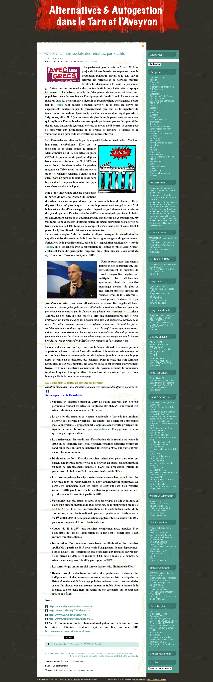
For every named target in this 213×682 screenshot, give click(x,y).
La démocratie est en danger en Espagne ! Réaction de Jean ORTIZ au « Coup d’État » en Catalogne (163, 205)
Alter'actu (154, 84)
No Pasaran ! (156, 138)
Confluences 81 (157, 98)
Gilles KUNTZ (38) (158, 320)
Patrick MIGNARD (158, 475)
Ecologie (154, 108)
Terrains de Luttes (158, 303)
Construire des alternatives (162, 101)
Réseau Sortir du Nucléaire (162, 644)
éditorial (153, 110)
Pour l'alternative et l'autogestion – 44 (158, 388)
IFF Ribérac (155, 635)
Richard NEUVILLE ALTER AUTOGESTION (162, 270)
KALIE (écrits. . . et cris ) (160, 349)
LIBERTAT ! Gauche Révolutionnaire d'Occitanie (162, 590)
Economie (75, 644)
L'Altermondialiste (158, 511)
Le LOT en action (157, 513)
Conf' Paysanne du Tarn (160, 535)
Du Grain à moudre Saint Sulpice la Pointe (161, 429)
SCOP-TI (154, 274)
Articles (153, 91)
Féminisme (155, 117)
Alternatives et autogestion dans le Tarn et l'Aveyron (59, 679)
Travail (98, 644)
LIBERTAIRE (155, 454)
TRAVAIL (154, 175)
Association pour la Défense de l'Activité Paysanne (162, 413)
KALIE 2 (153, 356)
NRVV (152, 147)
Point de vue (155, 152)
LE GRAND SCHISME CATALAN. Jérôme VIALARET (163, 197)
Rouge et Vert (156, 161)
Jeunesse (154, 124)
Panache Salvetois (158, 300)
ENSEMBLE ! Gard (158, 542)
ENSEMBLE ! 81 (157, 540)
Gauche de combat (88, 61)
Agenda (153, 80)
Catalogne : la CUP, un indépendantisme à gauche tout (162, 190)
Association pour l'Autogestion (163, 265)
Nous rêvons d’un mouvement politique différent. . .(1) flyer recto (163, 223)
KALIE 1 (153, 354)
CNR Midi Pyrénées (159, 533)
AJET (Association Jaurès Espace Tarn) (161, 574)
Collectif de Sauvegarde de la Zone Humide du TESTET (163, 622)
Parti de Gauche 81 (158, 551)
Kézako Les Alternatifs (160, 126)
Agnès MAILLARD (158, 286)
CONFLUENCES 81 (159, 504)
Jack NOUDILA (156, 347)
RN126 (153, 159)
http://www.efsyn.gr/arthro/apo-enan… (72, 606)
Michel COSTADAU (158, 470)
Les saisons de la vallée (161, 637)
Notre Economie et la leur (161, 143)
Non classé (155, 140)
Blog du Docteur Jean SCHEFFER (159, 294)
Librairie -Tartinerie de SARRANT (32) (160, 457)
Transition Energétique (160, 173)
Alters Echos (155, 501)
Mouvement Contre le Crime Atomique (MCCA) (162, 640)
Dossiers (154, 105)
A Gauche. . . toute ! (158, 77)
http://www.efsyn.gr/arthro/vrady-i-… (71, 614)
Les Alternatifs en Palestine (162, 383)
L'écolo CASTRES (158, 544)
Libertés (153, 136)
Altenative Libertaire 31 (160, 528)
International (155, 122)
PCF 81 (153, 556)
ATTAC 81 (154, 530)
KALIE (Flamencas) (158, 351)
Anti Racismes (156, 89)
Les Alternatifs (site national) (162, 380)
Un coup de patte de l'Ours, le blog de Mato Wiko (163, 487)
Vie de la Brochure (158, 515)
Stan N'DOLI (155, 365)
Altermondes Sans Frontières (163, 578)
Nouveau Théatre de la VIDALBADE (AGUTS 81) (161, 362)
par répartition (97, 429)
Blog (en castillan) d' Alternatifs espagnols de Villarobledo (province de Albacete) (163, 418)
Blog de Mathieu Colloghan (162, 315)
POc (152, 558)
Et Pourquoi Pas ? (158, 433)
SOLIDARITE (156, 171)
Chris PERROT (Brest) (160, 318)
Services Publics (157, 166)
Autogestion (155, 94)
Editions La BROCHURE (161, 508)
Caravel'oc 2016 (157, 616)
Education (154, 112)
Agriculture (155, 82)
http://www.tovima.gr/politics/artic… (71, 610)
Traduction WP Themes (156, 679)
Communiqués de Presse (161, 96)
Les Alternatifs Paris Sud (161, 385)
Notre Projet (155, 145)
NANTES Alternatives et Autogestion (160, 251)
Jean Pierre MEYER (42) (161, 322)
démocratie (61, 644)
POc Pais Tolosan (158, 560)
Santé (152, 164)
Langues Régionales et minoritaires (160, 130)
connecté (64, 670)
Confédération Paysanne (161, 537)
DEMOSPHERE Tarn (159, 506)
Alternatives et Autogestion (162, 87)
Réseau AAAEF (157, 477)
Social (152, 168)
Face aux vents (156, 632)
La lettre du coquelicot (160, 442)
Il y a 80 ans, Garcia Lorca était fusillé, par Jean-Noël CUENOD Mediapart (103, 656)
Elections (154, 115)
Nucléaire (154, 150)
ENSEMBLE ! (156, 298)
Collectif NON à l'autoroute (162, 625)
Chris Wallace (139, 679)
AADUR (153, 611)
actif (116, 226)
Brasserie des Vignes (159, 580)
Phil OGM (154, 329)
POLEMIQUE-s (156, 154)
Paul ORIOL (155, 327)
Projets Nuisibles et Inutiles (162, 157)
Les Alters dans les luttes (161, 133)
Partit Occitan (156, 553)
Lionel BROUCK (157, 358)
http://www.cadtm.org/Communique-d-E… (70, 631)
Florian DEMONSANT (159, 344)
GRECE (87, 644)
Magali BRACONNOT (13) (161, 325)
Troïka (59, 105)
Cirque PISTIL (156, 342)
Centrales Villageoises (160, 618)
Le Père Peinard (157, 447)
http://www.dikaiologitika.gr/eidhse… (71, 619)
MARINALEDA (156, 267)
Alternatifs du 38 (157, 378)
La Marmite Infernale (159, 444)
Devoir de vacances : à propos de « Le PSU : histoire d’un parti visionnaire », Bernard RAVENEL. (90, 654)
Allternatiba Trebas (158, 614)
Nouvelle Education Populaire (163, 472)
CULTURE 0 (155, 103)
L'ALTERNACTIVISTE (159, 435)
